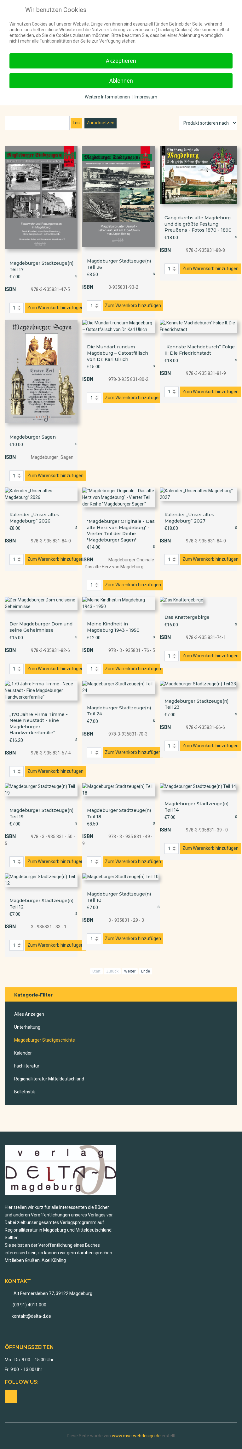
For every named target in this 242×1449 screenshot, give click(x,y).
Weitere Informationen (107, 96)
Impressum (146, 96)
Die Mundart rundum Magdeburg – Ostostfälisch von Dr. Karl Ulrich (117, 353)
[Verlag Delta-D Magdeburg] (60, 1170)
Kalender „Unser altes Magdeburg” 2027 (189, 518)
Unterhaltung (27, 1027)
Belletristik (24, 1091)
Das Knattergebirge (187, 617)
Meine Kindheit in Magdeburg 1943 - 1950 (113, 627)
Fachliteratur (26, 1065)
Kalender (23, 1053)
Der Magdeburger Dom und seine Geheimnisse (40, 627)
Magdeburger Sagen (32, 437)
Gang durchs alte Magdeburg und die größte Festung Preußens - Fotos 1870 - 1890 (198, 224)
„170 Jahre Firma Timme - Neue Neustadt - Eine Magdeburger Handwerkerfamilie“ (38, 724)
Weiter (129, 971)
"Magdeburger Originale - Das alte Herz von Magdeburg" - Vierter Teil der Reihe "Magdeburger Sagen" (121, 530)
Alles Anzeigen (29, 1014)
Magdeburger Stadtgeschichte (44, 1040)
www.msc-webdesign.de (136, 1435)
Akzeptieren (121, 60)
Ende (145, 971)
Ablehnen (121, 80)
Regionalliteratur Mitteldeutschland (49, 1078)
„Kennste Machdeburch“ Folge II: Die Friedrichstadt (199, 350)
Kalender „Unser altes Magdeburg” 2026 (34, 518)
